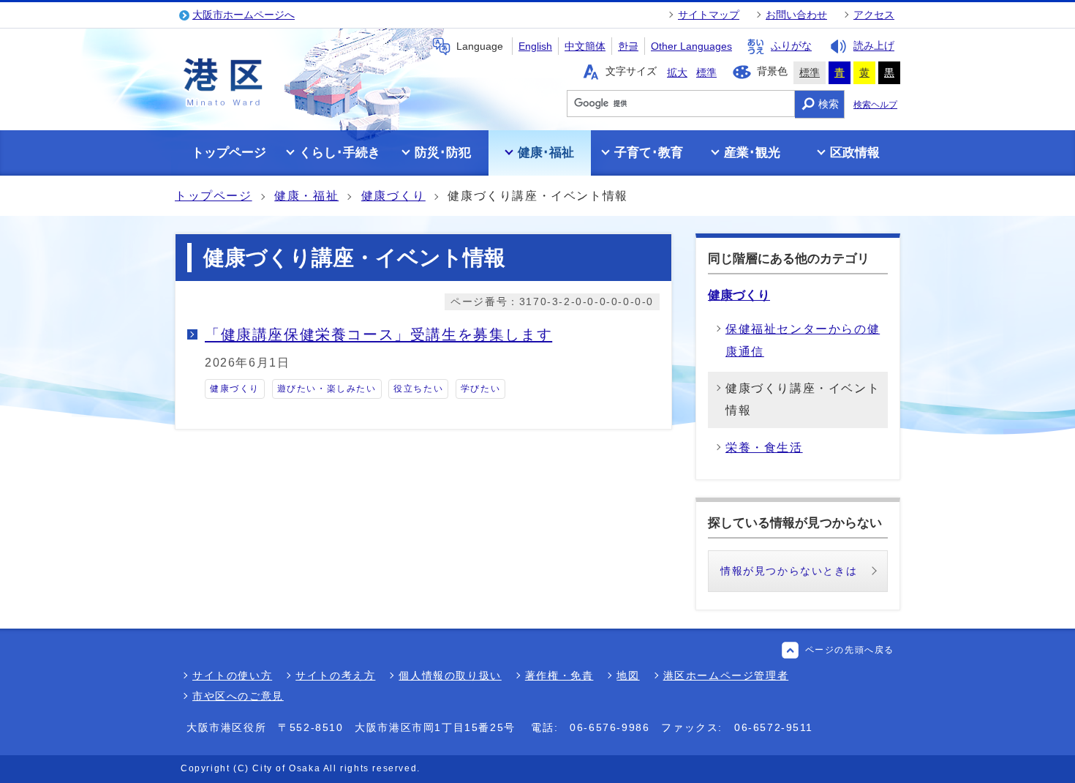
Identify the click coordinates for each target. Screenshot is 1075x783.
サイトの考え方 (335, 675)
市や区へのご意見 (238, 696)
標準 (706, 72)
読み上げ (873, 46)
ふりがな (791, 46)
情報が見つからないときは (788, 571)
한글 (628, 46)
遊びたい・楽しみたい (327, 388)
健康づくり (393, 196)
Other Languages (691, 46)
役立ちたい (418, 388)
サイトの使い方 (232, 675)
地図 (627, 675)
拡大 (677, 72)
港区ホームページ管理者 (726, 675)
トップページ (213, 196)
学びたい (480, 388)
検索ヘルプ (875, 104)
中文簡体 (585, 46)
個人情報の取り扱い (450, 675)
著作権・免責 (559, 675)
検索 (828, 104)
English (535, 46)
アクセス (873, 14)
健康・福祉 (306, 196)
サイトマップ (708, 14)
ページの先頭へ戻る (849, 649)
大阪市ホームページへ (243, 14)
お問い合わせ (796, 14)
